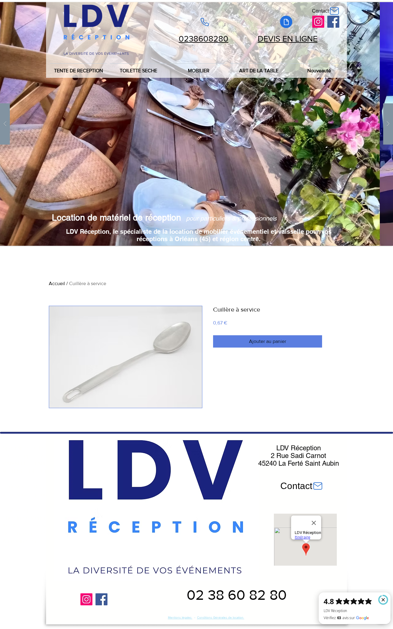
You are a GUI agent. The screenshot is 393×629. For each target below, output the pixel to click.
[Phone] (204, 22)
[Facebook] (333, 22)
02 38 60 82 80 (237, 595)
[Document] (286, 22)
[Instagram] (318, 22)
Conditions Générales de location (220, 617)
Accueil (57, 283)
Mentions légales (180, 617)
